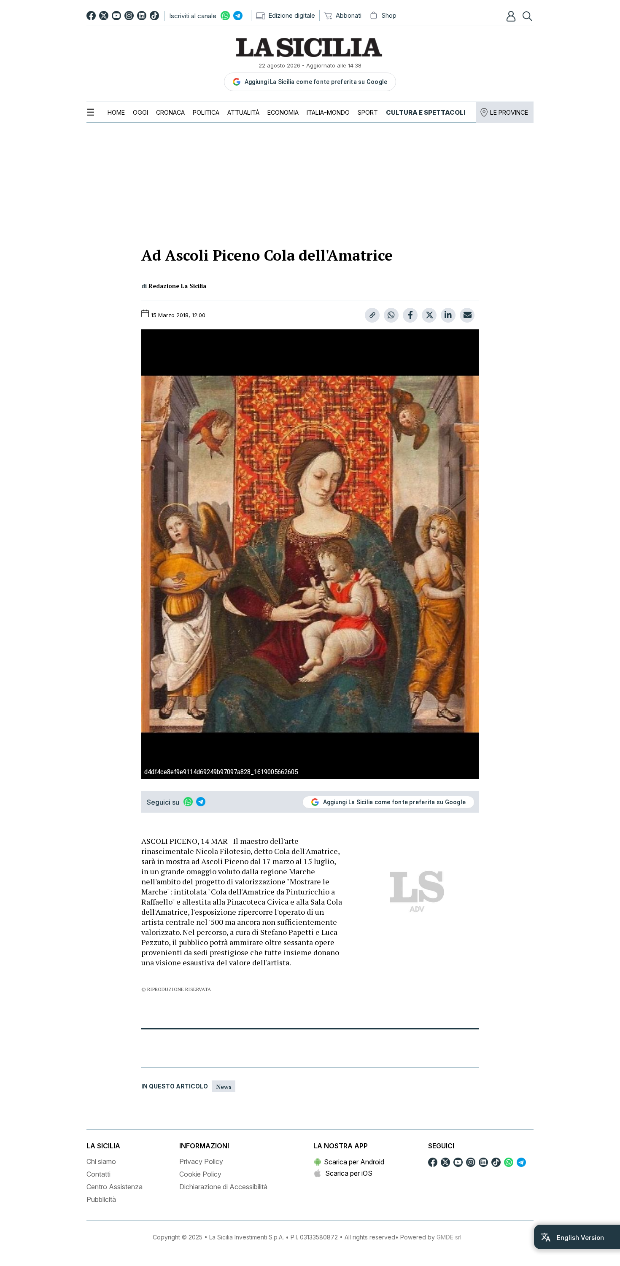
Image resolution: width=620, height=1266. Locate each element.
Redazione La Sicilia (177, 286)
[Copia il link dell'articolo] (372, 315)
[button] (512, 16)
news (224, 1087)
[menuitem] (116, 112)
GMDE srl (449, 1237)
